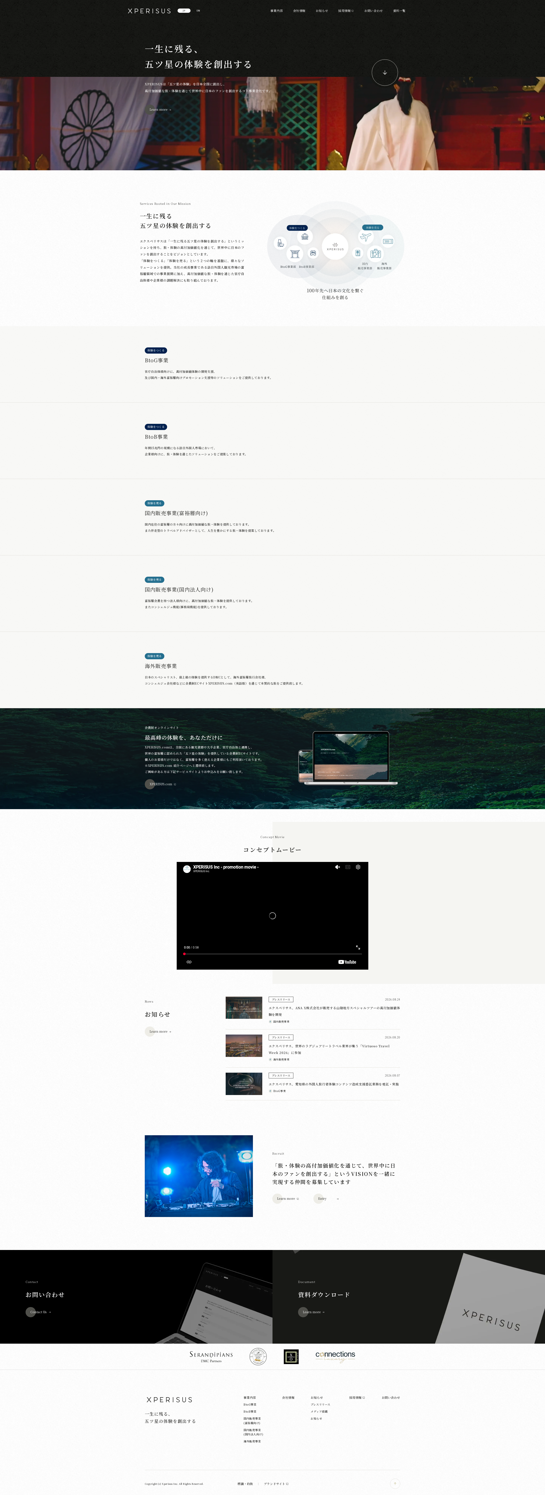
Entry (322, 1198)
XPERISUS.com (161, 784)
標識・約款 (245, 1484)
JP (184, 10)
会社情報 (299, 11)
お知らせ (322, 11)
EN (198, 10)
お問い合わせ (373, 11)
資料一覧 (399, 11)
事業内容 (276, 11)
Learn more (159, 109)
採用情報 (344, 11)
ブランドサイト (274, 1484)
